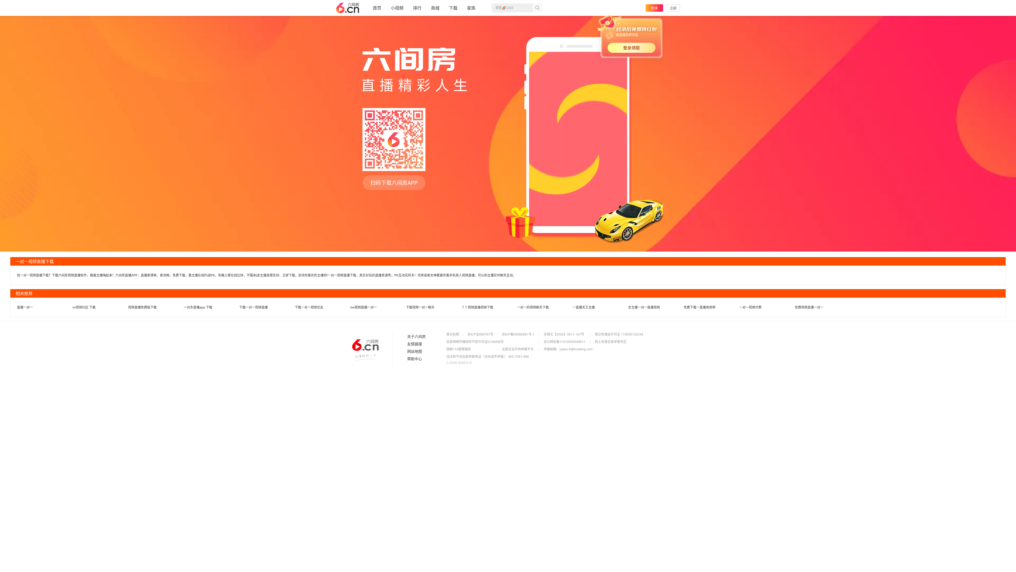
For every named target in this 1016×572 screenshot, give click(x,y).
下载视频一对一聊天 (420, 307)
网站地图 (414, 351)
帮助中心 (414, 359)
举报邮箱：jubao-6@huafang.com (568, 349)
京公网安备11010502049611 (565, 341)
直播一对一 (25, 307)
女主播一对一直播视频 (644, 307)
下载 (453, 8)
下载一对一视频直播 (253, 307)
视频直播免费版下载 (142, 307)
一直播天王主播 (584, 307)
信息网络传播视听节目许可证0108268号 (475, 341)
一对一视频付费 (750, 307)
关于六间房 (416, 336)
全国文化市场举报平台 (518, 349)
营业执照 (452, 334)
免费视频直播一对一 (809, 307)
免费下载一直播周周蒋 (699, 307)
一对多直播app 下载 (198, 307)
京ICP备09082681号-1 (518, 334)
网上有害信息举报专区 (611, 341)
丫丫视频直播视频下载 (477, 307)
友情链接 (414, 344)
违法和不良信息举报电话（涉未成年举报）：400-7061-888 (487, 356)
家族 (471, 8)
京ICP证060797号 (480, 334)
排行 (417, 8)
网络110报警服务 (458, 349)
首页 (377, 8)
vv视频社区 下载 (84, 307)
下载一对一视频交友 (309, 307)
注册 (673, 7)
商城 (435, 8)
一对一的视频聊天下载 (533, 307)
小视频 (397, 8)
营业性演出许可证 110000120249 (619, 334)
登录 (654, 7)
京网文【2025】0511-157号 (564, 334)
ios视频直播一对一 (363, 307)
